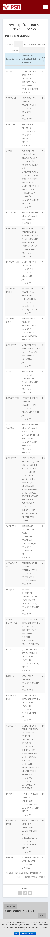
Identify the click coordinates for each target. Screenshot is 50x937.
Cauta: (15, 50)
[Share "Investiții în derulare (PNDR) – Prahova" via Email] (30, 892)
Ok (16, 933)
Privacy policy (28, 933)
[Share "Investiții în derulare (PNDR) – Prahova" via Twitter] (25, 892)
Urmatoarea (37, 876)
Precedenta (24, 876)
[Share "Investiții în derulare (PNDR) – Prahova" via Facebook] (19, 892)
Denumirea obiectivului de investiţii (29, 59)
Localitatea (12, 59)
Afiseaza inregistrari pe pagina (25, 44)
